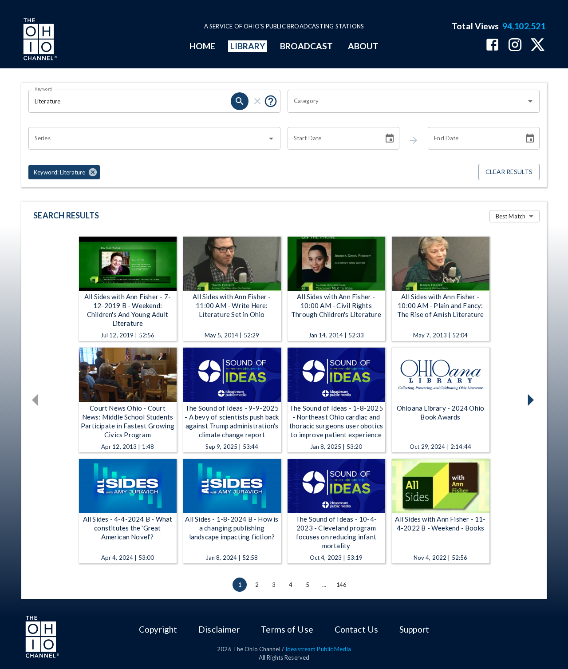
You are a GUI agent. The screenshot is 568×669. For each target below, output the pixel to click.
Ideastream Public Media (318, 649)
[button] (64, 172)
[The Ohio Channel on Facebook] (492, 45)
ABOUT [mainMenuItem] (363, 46)
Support (414, 629)
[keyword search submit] (239, 101)
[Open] (530, 101)
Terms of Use (287, 629)
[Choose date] (389, 138)
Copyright (158, 629)
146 (341, 584)
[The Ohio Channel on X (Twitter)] (537, 45)
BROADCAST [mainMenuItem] (306, 46)
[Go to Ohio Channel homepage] (39, 40)
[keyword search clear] (257, 101)
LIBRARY (247, 46)
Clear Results (508, 171)
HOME (202, 46)
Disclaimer (219, 629)
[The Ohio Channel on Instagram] (515, 45)
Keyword (43, 88)
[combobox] (407, 101)
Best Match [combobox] (510, 216)
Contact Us (356, 629)
